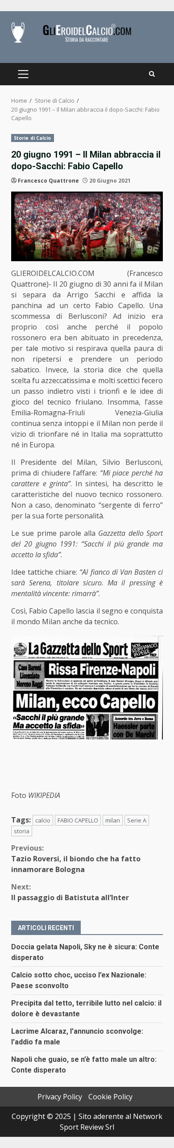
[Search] (152, 74)
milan (112, 820)
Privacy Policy (59, 1097)
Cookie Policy (110, 1097)
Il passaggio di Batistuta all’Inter (70, 892)
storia (21, 831)
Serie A (136, 820)
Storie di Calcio (32, 138)
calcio (42, 820)
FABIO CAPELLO (78, 820)
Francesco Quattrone (48, 180)
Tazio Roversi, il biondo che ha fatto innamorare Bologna (76, 858)
